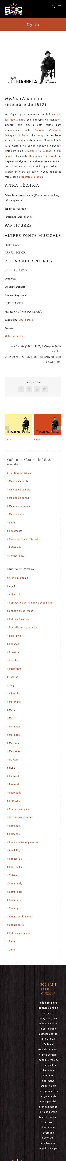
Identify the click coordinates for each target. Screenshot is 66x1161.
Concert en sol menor (21, 610)
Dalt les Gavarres (19, 619)
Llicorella (14, 693)
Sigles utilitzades (15, 336)
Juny (11, 685)
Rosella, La (15, 866)
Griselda (14, 660)
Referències (16, 547)
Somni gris (15, 900)
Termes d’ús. (16, 555)
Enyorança (15, 635)
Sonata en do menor (21, 916)
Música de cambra (19, 489)
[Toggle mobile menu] (59, 6)
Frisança (14, 643)
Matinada (14, 726)
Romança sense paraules (23, 842)
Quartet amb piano (20, 809)
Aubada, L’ (15, 594)
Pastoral (14, 776)
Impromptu (15, 668)
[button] (7, 428)
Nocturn (13, 759)
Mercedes (14, 751)
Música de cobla (18, 481)
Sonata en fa (16, 924)
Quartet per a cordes (21, 817)
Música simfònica (19, 506)
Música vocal (17, 514)
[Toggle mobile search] (53, 6)
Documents (15, 530)
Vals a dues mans (19, 933)
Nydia (12, 767)
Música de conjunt (20, 497)
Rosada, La (15, 858)
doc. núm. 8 (26, 319)
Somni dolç (15, 883)
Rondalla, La (16, 850)
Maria (12, 710)
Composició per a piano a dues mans (30, 602)
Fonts (12, 522)
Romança (14, 825)
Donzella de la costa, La (23, 627)
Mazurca (14, 743)
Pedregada (15, 792)
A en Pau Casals (18, 577)
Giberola (14, 652)
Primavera (15, 800)
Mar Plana (15, 701)
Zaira (18, 425)
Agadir (13, 586)
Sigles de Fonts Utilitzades (25, 539)
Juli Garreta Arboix (20, 473)
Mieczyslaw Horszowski (43, 156)
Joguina (13, 676)
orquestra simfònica (31, 176)
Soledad (13, 875)
